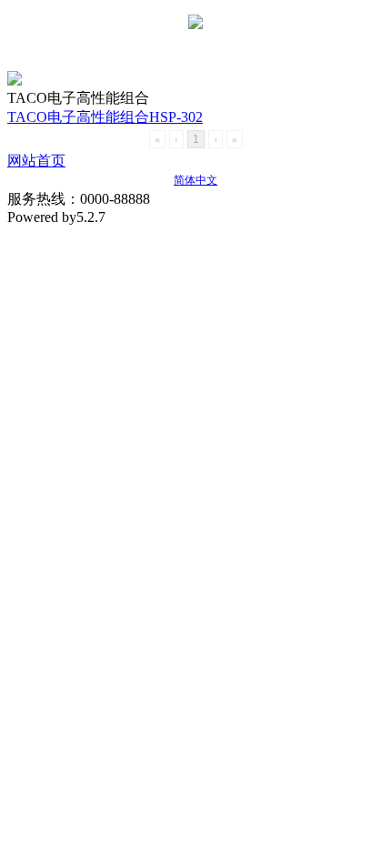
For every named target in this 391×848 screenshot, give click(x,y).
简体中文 (195, 180)
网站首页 (36, 160)
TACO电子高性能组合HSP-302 (105, 117)
